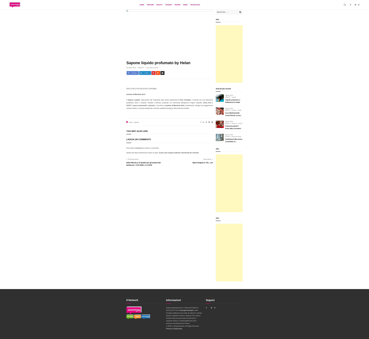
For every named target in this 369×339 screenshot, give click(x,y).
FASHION (168, 5)
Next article (207, 159)
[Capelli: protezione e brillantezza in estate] (220, 98)
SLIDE (239, 110)
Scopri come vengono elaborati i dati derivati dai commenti (179, 153)
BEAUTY (159, 5)
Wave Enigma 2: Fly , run (202, 163)
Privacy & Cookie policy (174, 328)
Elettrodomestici (236, 136)
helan (131, 122)
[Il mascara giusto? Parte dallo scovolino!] (220, 124)
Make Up (234, 123)
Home (142, 5)
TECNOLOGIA (195, 5)
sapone (136, 122)
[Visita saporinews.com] (130, 317)
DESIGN (177, 5)
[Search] (345, 4)
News (185, 5)
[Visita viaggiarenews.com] (145, 317)
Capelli (234, 97)
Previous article (133, 159)
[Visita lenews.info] (137, 317)
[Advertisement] (229, 54)
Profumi (150, 5)
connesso (138, 148)
